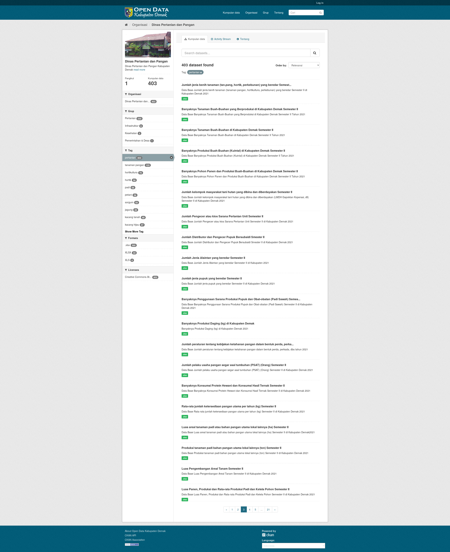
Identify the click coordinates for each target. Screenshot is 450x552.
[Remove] (201, 72)
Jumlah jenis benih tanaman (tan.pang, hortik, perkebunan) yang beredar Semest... (236, 85)
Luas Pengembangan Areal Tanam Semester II (212, 468)
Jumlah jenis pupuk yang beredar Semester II (212, 278)
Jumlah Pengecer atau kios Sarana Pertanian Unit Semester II (222, 216)
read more (139, 69)
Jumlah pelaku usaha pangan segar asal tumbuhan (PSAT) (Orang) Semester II (234, 365)
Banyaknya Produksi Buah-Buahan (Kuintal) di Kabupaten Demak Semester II (233, 151)
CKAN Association (135, 539)
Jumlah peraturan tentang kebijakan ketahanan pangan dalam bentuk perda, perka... (238, 344)
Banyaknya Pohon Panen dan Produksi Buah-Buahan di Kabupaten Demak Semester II (240, 171)
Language (268, 540)
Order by (281, 65)
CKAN (268, 535)
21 (268, 509)
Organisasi (251, 12)
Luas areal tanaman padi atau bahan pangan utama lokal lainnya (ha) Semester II (235, 427)
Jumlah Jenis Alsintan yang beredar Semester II (213, 258)
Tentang (278, 12)
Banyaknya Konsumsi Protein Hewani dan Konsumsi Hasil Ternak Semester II (233, 385)
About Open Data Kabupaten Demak (145, 531)
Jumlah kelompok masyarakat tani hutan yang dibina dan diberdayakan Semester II (237, 192)
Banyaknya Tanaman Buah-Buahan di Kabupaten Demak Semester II (227, 130)
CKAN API (130, 535)
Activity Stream (222, 39)
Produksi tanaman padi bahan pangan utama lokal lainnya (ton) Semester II (231, 448)
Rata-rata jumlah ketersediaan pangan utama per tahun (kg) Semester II (229, 406)
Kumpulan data (231, 12)
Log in (319, 2)
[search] (315, 53)
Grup (266, 12)
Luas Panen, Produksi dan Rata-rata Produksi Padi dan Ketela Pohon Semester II (235, 489)
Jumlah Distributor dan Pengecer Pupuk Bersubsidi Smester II (223, 237)
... (262, 509)
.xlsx (185, 98)
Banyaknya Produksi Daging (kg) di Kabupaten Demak (218, 323)
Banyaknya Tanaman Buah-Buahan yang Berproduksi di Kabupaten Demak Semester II (240, 109)
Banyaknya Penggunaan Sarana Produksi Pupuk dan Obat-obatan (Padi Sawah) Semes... (241, 299)
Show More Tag (134, 231)
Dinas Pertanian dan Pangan (173, 24)
